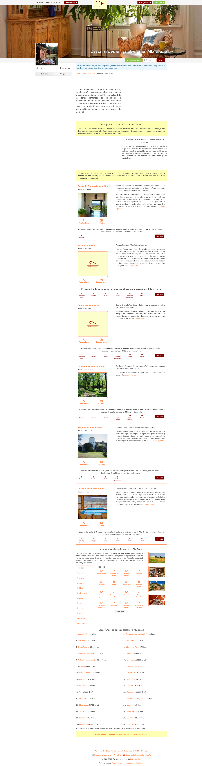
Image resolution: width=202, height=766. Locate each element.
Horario (80, 608)
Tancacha (83, 711)
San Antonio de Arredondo (136, 634)
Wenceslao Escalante (86, 653)
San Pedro (82, 640)
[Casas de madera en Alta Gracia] (126, 592)
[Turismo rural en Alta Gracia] (126, 582)
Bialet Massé (84, 705)
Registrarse (145, 2)
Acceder (159, 2)
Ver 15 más (120, 612)
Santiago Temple (133, 666)
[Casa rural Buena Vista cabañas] (93, 324)
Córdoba (91, 73)
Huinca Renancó (85, 673)
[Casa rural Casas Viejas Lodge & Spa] (93, 507)
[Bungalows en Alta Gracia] (114, 603)
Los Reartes (131, 660)
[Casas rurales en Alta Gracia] (101, 571)
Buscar (161, 60)
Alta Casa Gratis (54, 2)
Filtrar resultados (134, 60)
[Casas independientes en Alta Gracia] (139, 592)
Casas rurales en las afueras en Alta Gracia (128, 763)
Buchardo (82, 718)
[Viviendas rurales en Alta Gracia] (126, 603)
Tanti (81, 692)
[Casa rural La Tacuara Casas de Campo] (93, 385)
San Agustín (131, 692)
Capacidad (81, 573)
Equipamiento (82, 593)
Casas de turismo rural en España (138, 755)
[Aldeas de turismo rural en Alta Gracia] (101, 603)
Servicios (80, 578)
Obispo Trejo (131, 673)
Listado (45, 74)
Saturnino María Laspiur (87, 660)
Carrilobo (82, 679)
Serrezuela (131, 724)
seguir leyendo (134, 265)
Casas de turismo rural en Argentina (107, 755)
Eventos (80, 613)
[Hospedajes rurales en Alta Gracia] (114, 592)
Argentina (72, 2)
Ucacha (129, 705)
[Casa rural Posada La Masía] (93, 264)
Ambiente (80, 583)
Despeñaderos (83, 647)
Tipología (80, 568)
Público (80, 588)
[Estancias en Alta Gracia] (101, 582)
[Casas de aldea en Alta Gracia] (139, 582)
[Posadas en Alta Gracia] (139, 571)
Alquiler (80, 598)
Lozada (82, 666)
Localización (82, 618)
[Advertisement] (118, 82)
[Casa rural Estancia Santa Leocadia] (93, 446)
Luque (128, 653)
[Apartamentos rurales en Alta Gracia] (114, 571)
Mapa (63, 74)
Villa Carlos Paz (131, 647)
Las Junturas (84, 724)
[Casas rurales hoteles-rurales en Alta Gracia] (126, 571)
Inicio (40, 2)
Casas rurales (81, 73)
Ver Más (160, 236)
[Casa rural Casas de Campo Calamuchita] (93, 204)
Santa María (82, 634)
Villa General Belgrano (135, 698)
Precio (79, 603)
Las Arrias (130, 718)
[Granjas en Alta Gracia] (114, 582)
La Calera (83, 685)
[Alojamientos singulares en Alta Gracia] (139, 603)
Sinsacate (130, 711)
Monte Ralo (131, 679)
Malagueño (130, 640)
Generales (81, 623)
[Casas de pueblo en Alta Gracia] (101, 592)
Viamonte (82, 698)
